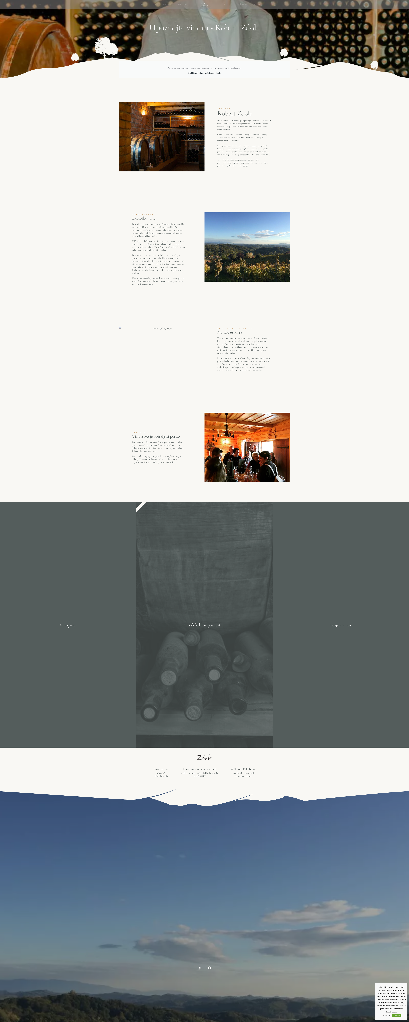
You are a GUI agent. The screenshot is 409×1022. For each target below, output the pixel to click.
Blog (154, 4)
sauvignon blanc (250, 347)
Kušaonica (242, 4)
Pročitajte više (391, 1012)
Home (142, 4)
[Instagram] (199, 968)
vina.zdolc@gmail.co (241, 776)
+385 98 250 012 (199, 776)
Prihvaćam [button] (397, 1015)
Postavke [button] (386, 1015)
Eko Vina (182, 4)
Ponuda (257, 4)
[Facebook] (209, 968)
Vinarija (167, 4)
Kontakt (227, 4)
